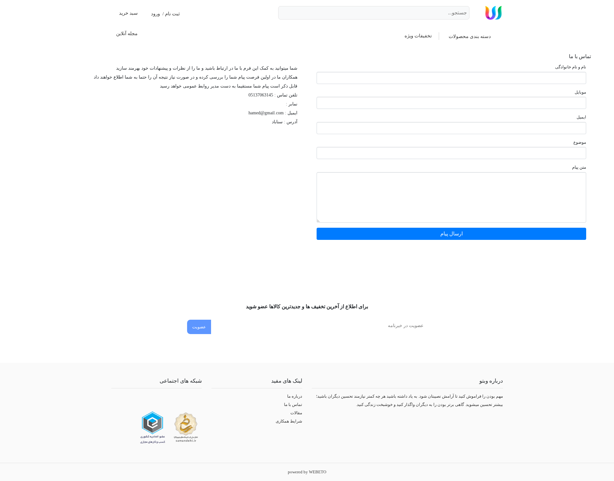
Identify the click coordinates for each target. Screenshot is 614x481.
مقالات (296, 412)
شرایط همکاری (289, 421)
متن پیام (579, 167)
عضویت (199, 326)
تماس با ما (293, 404)
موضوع (579, 142)
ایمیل (581, 117)
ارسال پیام (451, 233)
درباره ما (294, 396)
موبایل (580, 92)
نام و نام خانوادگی (570, 67)
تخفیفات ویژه (418, 35)
